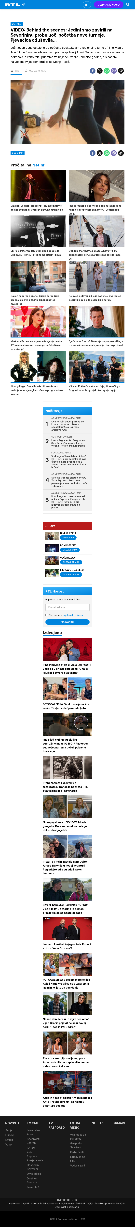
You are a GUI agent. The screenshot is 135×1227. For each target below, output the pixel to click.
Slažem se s (66, 615)
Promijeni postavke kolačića (110, 1203)
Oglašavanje (68, 1203)
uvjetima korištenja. (73, 615)
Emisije (9, 1139)
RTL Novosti (55, 591)
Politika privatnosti (50, 1203)
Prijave (119, 1123)
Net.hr (38, 165)
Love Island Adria (34, 1132)
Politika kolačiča (84, 1203)
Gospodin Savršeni (33, 1167)
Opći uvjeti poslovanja (67, 1207)
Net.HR (97, 1123)
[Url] (121, 71)
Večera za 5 (77, 1165)
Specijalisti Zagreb (33, 1141)
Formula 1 (33, 1187)
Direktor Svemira (32, 1180)
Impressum (14, 1203)
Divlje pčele (34, 1173)
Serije (8, 1130)
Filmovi (9, 1135)
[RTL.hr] (15, 4)
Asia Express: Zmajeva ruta (35, 1156)
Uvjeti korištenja (30, 1203)
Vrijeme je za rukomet (78, 1136)
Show (50, 526)
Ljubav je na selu (77, 1158)
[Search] (128, 4)
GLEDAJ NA (104, 4)
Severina (17, 152)
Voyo (8, 1144)
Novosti (12, 1123)
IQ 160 (31, 1147)
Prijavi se (67, 622)
